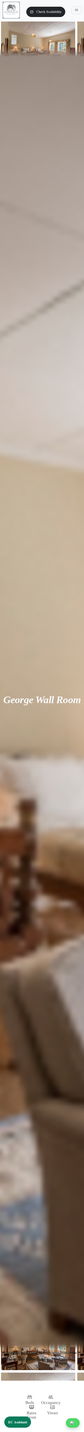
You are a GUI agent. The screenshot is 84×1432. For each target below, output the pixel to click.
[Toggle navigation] (76, 10)
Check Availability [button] (49, 12)
